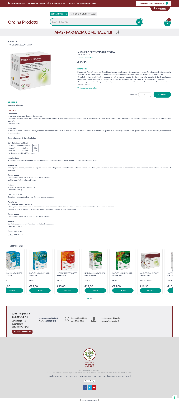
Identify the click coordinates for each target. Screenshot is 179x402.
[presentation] (6, 271)
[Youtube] (94, 387)
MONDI (11, 45)
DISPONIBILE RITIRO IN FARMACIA (151, 3)
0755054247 (51, 321)
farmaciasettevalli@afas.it (48, 318)
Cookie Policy (102, 376)
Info (50, 376)
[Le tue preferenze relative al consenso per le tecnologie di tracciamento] (174, 397)
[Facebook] (85, 387)
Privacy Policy (57, 376)
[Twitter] (90, 387)
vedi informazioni (22, 332)
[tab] (83, 14)
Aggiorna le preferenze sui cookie (119, 376)
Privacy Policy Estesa (70, 376)
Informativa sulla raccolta (89, 400)
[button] (88, 299)
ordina (162, 94)
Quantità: (134, 94)
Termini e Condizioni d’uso (87, 376)
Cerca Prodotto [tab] (59, 14)
